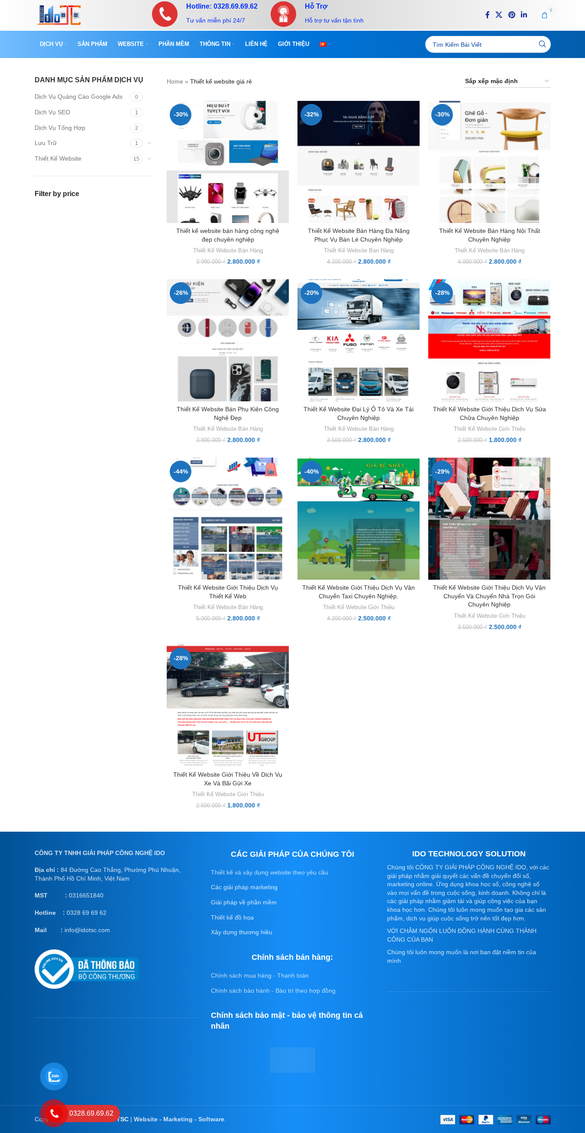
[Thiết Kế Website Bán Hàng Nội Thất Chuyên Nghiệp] (489, 162)
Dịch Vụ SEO (52, 112)
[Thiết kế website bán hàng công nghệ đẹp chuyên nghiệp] (228, 162)
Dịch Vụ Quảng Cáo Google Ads (79, 96)
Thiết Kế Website (58, 158)
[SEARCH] (542, 44)
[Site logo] (59, 14)
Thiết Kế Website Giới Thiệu (489, 429)
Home (175, 81)
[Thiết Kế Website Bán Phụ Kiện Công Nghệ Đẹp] (228, 340)
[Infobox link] (205, 14)
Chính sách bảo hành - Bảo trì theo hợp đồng (273, 990)
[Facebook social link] (487, 15)
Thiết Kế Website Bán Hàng (228, 250)
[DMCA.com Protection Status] (293, 1059)
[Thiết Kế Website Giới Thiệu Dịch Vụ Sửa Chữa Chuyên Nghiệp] (489, 340)
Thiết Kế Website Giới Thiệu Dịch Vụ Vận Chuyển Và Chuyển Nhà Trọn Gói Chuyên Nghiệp (489, 596)
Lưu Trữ (46, 142)
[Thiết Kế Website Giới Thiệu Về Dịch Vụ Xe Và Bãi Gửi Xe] (228, 706)
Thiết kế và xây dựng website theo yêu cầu (269, 872)
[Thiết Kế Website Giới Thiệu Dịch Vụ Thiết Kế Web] (228, 519)
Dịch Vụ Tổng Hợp (60, 127)
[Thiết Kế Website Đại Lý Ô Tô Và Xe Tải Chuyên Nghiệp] (358, 340)
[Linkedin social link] (524, 15)
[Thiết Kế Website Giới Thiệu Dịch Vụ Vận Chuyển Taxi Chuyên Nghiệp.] (358, 519)
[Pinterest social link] (511, 15)
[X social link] (499, 15)
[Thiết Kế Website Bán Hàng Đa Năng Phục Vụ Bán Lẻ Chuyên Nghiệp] (358, 162)
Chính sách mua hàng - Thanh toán (260, 975)
